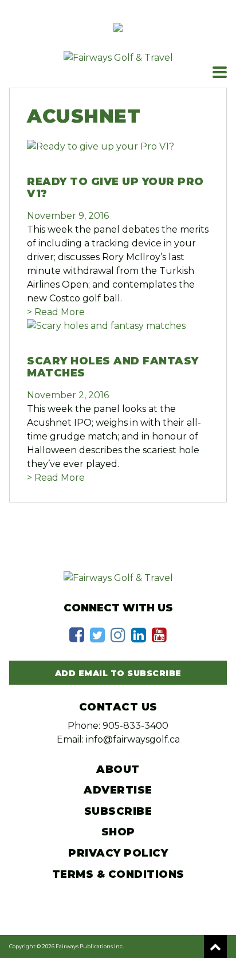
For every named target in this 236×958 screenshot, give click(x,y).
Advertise (118, 790)
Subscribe (118, 811)
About (118, 769)
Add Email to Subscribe (118, 673)
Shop (118, 832)
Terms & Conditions (118, 874)
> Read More (56, 312)
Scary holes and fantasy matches (113, 367)
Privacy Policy (118, 853)
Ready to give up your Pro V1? (115, 188)
